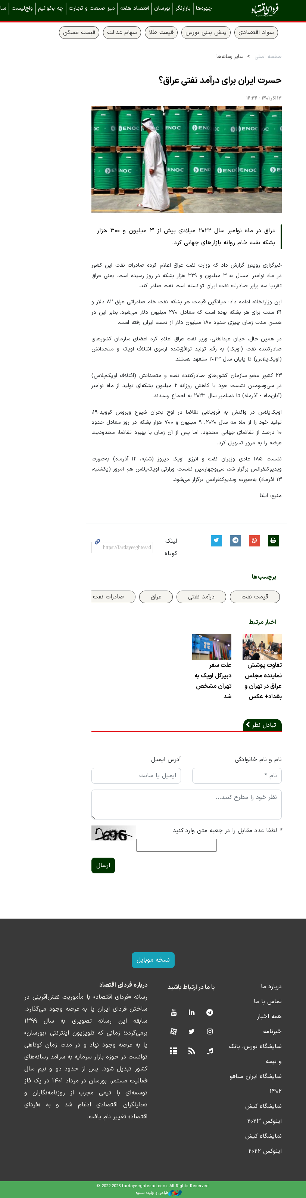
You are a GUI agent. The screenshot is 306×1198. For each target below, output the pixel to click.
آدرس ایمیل (166, 759)
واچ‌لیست (22, 8)
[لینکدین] (191, 1013)
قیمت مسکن (79, 32)
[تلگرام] (210, 1013)
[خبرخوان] (191, 1052)
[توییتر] (191, 1032)
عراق (156, 596)
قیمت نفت (254, 596)
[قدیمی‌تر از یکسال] (262, 647)
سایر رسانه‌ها (229, 57)
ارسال (103, 865)
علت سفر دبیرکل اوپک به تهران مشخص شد (212, 681)
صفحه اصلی (268, 57)
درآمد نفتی (201, 596)
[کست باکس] (210, 1052)
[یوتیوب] (173, 1013)
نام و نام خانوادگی (258, 759)
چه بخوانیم (50, 8)
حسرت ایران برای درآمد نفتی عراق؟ (220, 81)
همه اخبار (269, 1016)
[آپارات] (173, 1032)
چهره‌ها (204, 8)
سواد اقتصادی (256, 32)
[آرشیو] (173, 1052)
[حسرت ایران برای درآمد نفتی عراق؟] (186, 160)
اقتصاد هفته (134, 8)
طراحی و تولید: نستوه (152, 1193)
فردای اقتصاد (254, 10)
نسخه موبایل (153, 960)
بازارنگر (183, 8)
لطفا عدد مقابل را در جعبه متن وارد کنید (227, 830)
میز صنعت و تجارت (92, 8)
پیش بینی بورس (206, 32)
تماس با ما (268, 1001)
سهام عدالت (122, 32)
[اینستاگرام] (210, 1032)
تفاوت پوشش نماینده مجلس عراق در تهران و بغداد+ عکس (263, 681)
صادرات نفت (108, 596)
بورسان (162, 8)
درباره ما (271, 986)
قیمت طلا (161, 32)
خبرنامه (272, 1031)
